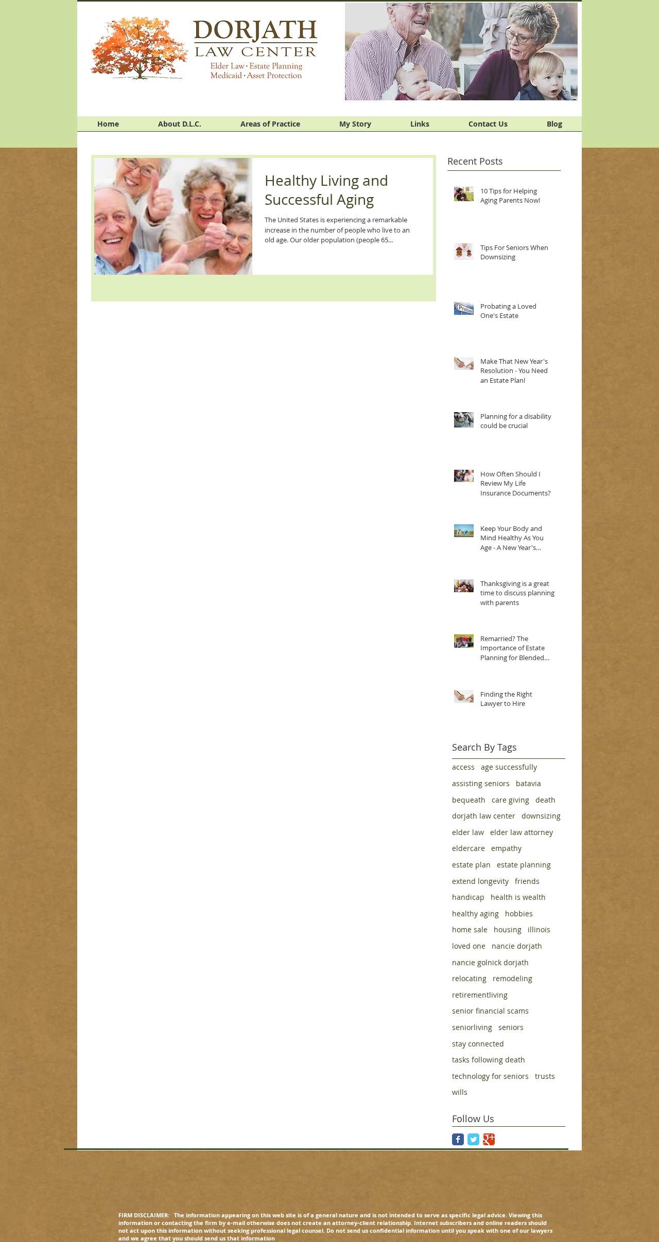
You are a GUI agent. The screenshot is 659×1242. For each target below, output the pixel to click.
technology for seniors (490, 1076)
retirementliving (480, 995)
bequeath (468, 800)
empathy (506, 848)
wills (459, 1092)
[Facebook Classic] (458, 1139)
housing (508, 929)
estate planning (524, 865)
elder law (468, 832)
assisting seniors (481, 783)
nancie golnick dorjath (490, 962)
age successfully (509, 767)
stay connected (478, 1044)
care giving (510, 800)
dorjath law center (483, 816)
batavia (528, 783)
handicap (468, 897)
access (463, 767)
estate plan (471, 865)
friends (527, 881)
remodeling (512, 978)
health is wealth (518, 897)
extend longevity (480, 881)
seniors (511, 1027)
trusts (545, 1076)
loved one (468, 946)
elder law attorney (521, 832)
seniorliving (472, 1027)
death (545, 800)
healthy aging (475, 913)
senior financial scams (490, 1011)
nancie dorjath (517, 946)
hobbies (519, 913)
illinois (539, 929)
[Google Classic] (489, 1139)
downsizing (541, 816)
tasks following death (488, 1059)
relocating (469, 978)
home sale (470, 929)
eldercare (468, 848)
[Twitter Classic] (473, 1139)
